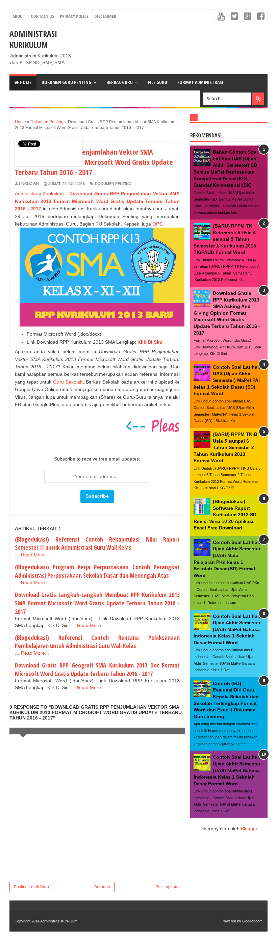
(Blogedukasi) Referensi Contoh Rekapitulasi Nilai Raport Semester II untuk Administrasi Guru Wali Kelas (97, 543)
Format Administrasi (200, 82)
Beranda (102, 887)
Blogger (249, 828)
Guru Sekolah (68, 382)
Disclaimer (105, 16)
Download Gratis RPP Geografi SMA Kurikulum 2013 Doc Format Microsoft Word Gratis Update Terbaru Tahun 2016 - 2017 (97, 669)
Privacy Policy (74, 16)
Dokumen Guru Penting (66, 82)
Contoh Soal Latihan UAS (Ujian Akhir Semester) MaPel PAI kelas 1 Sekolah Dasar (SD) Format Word (227, 380)
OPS (157, 224)
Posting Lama (168, 887)
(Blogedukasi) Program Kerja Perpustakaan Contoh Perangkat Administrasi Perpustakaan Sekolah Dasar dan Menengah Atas (97, 571)
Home (25, 82)
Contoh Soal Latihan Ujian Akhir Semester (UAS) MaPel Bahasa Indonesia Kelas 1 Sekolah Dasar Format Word (227, 629)
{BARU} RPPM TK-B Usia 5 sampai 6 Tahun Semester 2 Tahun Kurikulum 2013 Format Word (225, 447)
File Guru (157, 82)
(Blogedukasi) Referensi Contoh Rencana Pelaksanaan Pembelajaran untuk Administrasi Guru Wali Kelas (97, 641)
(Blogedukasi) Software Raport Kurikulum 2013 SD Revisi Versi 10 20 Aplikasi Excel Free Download (225, 514)
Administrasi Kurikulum (33, 39)
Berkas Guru (119, 82)
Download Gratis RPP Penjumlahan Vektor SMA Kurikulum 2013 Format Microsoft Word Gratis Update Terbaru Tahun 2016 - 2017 (97, 201)
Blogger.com (252, 921)
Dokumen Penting (113, 184)
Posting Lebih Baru (31, 887)
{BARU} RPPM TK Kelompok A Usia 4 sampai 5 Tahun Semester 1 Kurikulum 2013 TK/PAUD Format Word (225, 239)
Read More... (35, 554)
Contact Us (42, 16)
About (18, 16)
